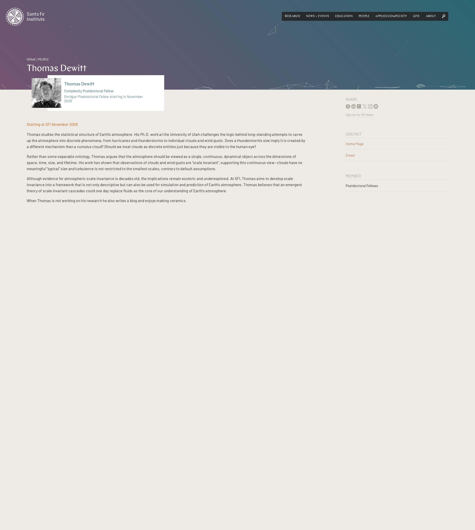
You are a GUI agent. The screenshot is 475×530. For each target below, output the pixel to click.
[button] (292, 16)
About (431, 16)
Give (416, 16)
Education (344, 16)
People (364, 16)
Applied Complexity (391, 16)
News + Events (317, 16)
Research (292, 16)
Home (31, 59)
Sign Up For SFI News (359, 114)
